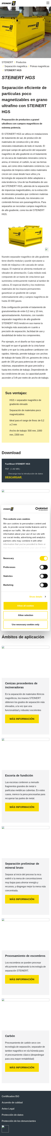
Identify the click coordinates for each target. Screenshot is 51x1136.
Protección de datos (12, 1115)
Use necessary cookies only (25, 624)
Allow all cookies (25, 605)
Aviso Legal (8, 1108)
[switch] (44, 567)
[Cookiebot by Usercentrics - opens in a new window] (36, 509)
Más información (22, 718)
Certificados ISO (10, 1096)
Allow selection (25, 615)
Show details (35, 596)
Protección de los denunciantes (19, 1121)
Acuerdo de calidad (12, 1102)
